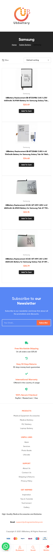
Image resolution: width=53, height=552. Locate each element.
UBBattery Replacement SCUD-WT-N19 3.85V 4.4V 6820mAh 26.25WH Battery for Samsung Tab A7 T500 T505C (26, 206)
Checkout (26, 395)
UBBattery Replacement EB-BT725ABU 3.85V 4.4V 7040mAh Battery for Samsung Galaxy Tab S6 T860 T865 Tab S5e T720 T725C (26, 153)
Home (14, 45)
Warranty (26, 379)
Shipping (26, 348)
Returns (26, 364)
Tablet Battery (25, 45)
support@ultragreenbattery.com (29, 522)
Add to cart (26, 111)
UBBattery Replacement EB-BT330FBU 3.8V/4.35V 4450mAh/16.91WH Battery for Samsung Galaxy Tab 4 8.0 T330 (26, 99)
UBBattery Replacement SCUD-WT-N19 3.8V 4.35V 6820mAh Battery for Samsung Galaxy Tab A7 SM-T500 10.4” (26, 260)
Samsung (26, 94)
